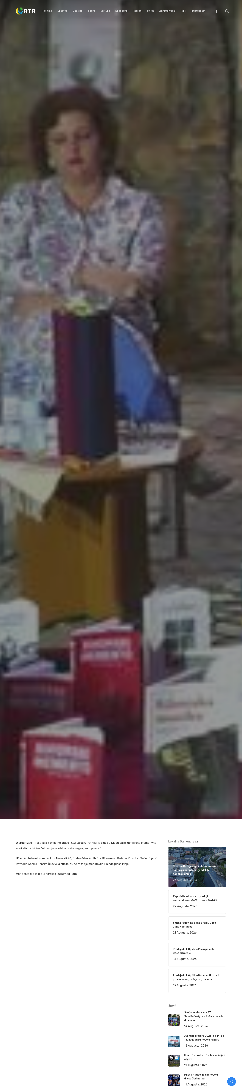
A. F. (23, 463)
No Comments (212, 431)
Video (67, 463)
